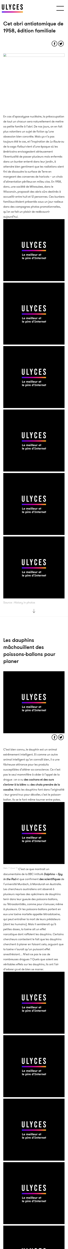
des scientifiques (49, 879)
